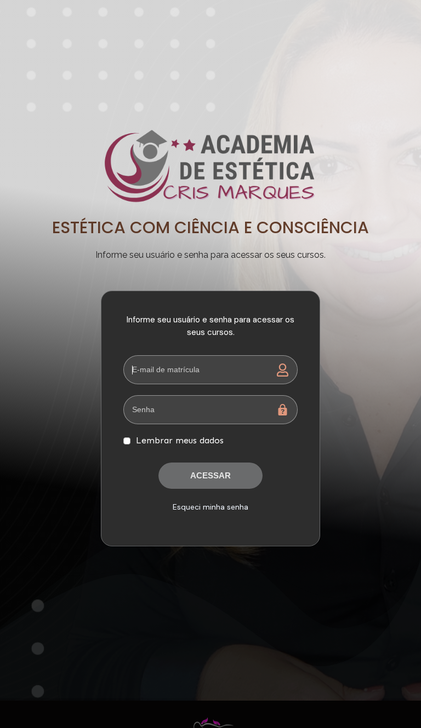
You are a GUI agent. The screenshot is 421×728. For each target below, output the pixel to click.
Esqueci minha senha (210, 507)
